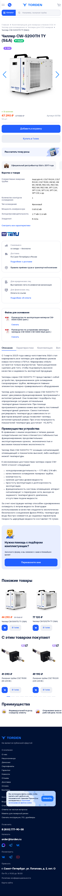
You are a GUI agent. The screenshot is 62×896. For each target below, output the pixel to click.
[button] (5, 75)
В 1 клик (15, 627)
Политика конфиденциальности (16, 878)
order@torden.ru (12, 839)
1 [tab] (8, 696)
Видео (5, 802)
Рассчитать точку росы (17, 151)
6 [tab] (31, 696)
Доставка (6, 782)
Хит (8, 48)
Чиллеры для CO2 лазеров (40, 27)
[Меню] (3, 4)
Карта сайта (7, 883)
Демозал (6, 762)
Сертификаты (8, 766)
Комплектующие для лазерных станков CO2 (32, 25)
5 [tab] (26, 696)
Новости (6, 774)
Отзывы (5, 778)
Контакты (6, 790)
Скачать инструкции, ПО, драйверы (18, 817)
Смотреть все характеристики (16, 226)
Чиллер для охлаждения (13, 27)
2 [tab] (13, 696)
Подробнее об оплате (21, 298)
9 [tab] (44, 696)
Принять (47, 798)
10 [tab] (49, 696)
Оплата (5, 786)
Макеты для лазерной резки (15, 814)
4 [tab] (22, 696)
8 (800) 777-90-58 (13, 829)
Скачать (15, 324)
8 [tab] (40, 696)
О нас (4, 755)
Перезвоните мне (31, 562)
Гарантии (6, 770)
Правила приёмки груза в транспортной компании (34, 267)
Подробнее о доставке (21, 262)
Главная (5, 25)
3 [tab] (17, 696)
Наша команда (8, 758)
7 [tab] (35, 696)
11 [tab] (53, 696)
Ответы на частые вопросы (14, 810)
